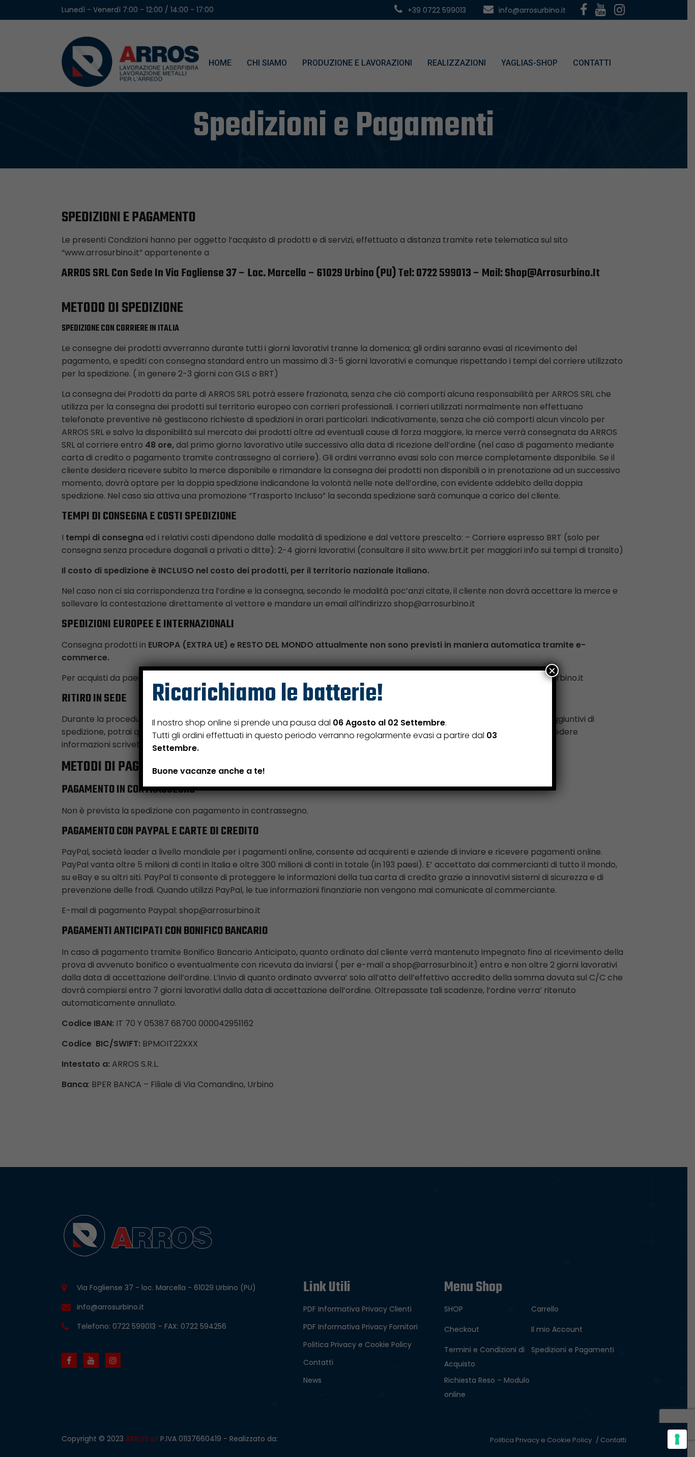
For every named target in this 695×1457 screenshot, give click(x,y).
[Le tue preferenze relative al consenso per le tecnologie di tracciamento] (677, 1439)
